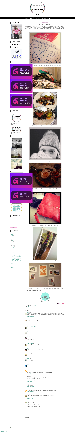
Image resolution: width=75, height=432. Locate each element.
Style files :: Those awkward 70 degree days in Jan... (16, 256)
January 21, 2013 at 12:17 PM (30, 340)
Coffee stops (37, 18)
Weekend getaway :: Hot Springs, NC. (16, 255)
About (31, 18)
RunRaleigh (58, 65)
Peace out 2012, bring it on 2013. (16, 261)
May (12, 241)
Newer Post (26, 413)
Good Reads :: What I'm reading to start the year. (17, 250)
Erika (27, 389)
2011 (12, 264)
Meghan (28, 348)
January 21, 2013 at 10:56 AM (30, 316)
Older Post (64, 413)
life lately (29, 306)
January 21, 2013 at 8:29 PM (30, 381)
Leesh (28, 364)
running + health (46, 18)
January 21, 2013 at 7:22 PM (30, 361)
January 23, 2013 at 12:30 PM (30, 398)
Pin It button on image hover (3, 431)
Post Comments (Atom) (31, 415)
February (13, 245)
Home (26, 18)
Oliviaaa (28, 331)
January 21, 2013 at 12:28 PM (30, 345)
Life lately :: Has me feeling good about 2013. (17, 252)
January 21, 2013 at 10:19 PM (30, 391)
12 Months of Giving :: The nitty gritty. (16, 260)
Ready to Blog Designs (39, 422)
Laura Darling (28, 353)
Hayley (28, 394)
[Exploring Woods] (16, 168)
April (12, 242)
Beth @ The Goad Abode (30, 343)
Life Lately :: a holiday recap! (15, 259)
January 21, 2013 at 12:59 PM (30, 350)
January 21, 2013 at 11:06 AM (30, 323)
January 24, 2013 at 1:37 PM (30, 410)
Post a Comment (28, 411)
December (13, 236)
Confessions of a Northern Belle (31, 326)
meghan (28, 312)
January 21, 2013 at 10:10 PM (30, 386)
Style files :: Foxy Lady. (15, 247)
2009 (12, 267)
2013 (12, 235)
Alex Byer (28, 358)
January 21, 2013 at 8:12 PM (30, 373)
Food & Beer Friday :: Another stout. (16, 248)
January (13, 246)
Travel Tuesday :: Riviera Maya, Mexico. (17, 258)
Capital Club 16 (53, 188)
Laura (28, 369)
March (13, 244)
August (13, 237)
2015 (12, 233)
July (12, 239)
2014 (12, 234)
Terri (27, 336)
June (12, 240)
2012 (12, 263)
